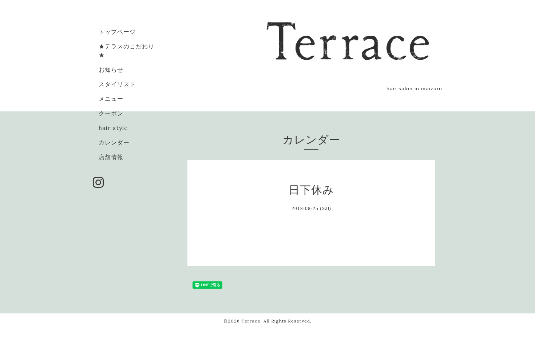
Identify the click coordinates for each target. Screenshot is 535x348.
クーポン (111, 113)
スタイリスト (117, 84)
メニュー (111, 98)
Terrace (251, 321)
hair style (113, 127)
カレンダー (114, 142)
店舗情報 (111, 157)
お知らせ (111, 69)
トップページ (117, 31)
